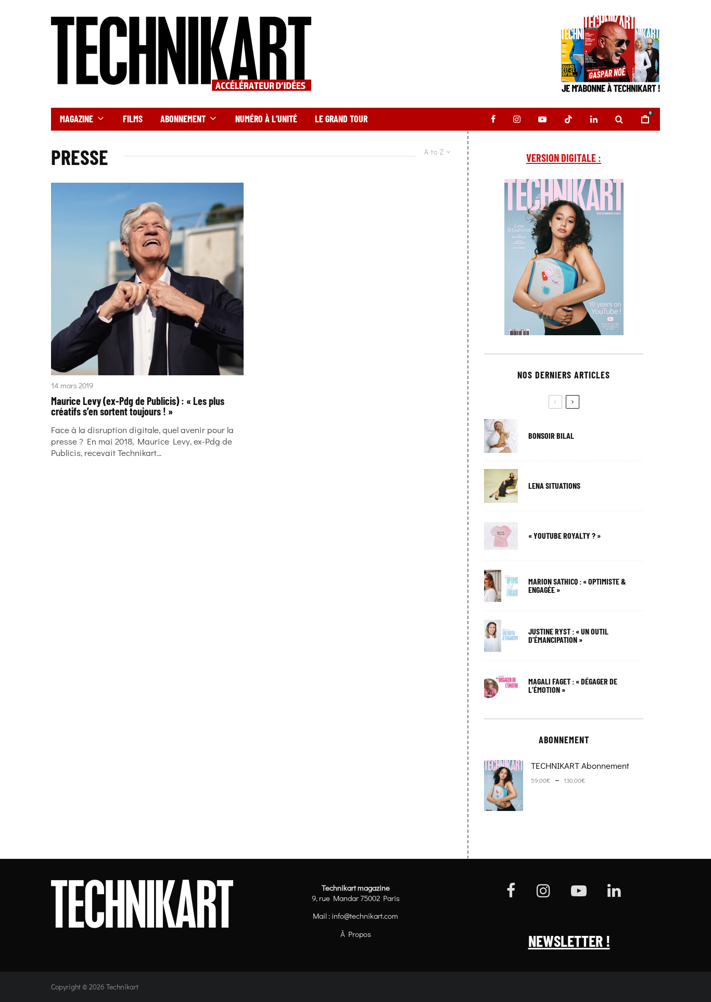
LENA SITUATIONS (554, 485)
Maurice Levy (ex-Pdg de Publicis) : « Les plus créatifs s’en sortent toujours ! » (137, 406)
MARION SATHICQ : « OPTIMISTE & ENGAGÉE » (577, 585)
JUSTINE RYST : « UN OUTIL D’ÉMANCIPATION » (568, 635)
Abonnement (183, 118)
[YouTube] (542, 119)
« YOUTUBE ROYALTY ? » (564, 535)
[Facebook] (493, 119)
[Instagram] (516, 119)
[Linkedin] (593, 119)
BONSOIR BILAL (551, 436)
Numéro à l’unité (266, 118)
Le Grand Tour (341, 118)
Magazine (76, 118)
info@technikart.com (365, 915)
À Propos (355, 934)
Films (133, 118)
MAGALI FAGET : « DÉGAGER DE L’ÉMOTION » (572, 685)
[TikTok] (568, 119)
